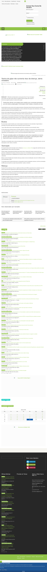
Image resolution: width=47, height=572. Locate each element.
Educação (3, 263)
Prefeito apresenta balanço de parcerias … (9, 313)
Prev (41, 229)
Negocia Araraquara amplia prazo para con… (10, 291)
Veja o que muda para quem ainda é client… (10, 304)
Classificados (13, 1)
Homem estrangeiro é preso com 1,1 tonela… (10, 300)
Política (3, 241)
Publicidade (12, 3)
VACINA (43, 93)
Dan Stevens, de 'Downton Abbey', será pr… (10, 282)
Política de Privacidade (6, 3)
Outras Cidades (4, 276)
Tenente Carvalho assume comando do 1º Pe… (10, 260)
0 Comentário (19, 84)
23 (42, 417)
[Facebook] (44, 43)
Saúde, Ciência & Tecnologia (6, 250)
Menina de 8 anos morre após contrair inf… (10, 354)
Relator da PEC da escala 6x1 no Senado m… (10, 308)
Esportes (3, 254)
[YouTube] (44, 48)
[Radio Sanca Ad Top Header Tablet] (36, 36)
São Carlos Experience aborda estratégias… (10, 238)
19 (17, 417)
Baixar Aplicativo (8, 1)
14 (29, 416)
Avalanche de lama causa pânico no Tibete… (10, 367)
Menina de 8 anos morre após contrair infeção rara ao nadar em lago (40, 212)
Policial (3, 232)
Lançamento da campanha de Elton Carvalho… (10, 349)
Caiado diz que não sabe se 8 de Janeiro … (10, 371)
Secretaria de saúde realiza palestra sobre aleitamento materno (28, 212)
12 (17, 416)
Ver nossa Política (3, 569)
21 (29, 417)
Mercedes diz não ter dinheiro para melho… (10, 344)
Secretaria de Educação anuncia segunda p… (10, 317)
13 (23, 416)
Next (45, 229)
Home (3, 1)
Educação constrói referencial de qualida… (10, 265)
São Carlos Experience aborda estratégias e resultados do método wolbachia (5, 213)
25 (10, 419)
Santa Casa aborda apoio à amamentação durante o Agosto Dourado (18, 212)
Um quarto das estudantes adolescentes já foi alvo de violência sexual (12, 219)
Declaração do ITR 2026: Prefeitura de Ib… (10, 287)
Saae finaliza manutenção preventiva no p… (10, 247)
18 (10, 417)
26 (17, 419)
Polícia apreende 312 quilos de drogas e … (10, 234)
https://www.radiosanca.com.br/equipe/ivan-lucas (24, 200)
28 (29, 419)
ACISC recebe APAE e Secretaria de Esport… (10, 273)
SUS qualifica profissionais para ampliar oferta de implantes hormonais (34, 219)
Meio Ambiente (4, 365)
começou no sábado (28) (27, 147)
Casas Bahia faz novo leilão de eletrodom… (10, 326)
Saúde (40, 91)
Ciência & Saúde (42, 87)
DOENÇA (43, 91)
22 (36, 417)
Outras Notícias (5, 333)
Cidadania (3, 329)
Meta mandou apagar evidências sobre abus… (10, 339)
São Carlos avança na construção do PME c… (10, 322)
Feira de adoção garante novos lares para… (10, 330)
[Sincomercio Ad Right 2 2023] (23, 435)
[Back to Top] (1, 562)
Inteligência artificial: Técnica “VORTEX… (9, 295)
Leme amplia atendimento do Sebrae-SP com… (10, 278)
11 (10, 416)
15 (36, 416)
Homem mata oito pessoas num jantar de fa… (10, 358)
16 (42, 416)
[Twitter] (44, 45)
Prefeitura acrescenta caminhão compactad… (10, 335)
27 (23, 419)
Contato (16, 3)
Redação (8, 82)
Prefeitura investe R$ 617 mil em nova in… (9, 243)
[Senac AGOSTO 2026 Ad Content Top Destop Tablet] (23, 68)
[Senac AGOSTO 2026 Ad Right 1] (23, 386)
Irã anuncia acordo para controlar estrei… (9, 363)
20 (23, 417)
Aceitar (23, 571)
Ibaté (3, 285)
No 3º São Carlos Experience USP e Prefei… (10, 269)
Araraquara (4, 289)
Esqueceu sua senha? (30, 22)
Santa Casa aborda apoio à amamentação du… (10, 251)
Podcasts (18, 1)
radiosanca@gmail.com (18, 201)
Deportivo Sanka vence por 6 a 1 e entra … (10, 256)
